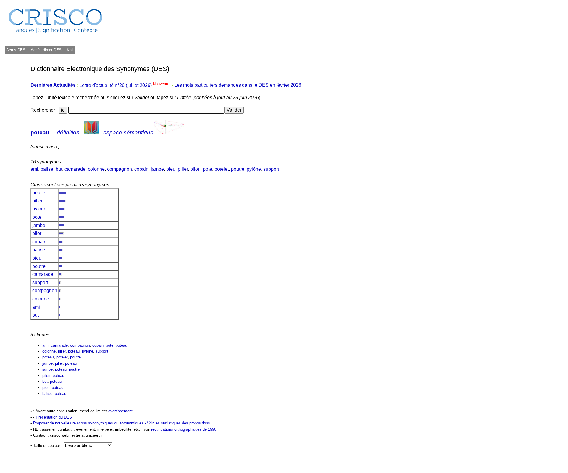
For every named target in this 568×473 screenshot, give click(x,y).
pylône (254, 169)
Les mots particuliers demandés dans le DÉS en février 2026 (237, 85)
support (271, 169)
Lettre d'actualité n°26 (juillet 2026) (125, 85)
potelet (221, 169)
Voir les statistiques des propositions (178, 423)
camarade (74, 169)
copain (141, 169)
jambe (157, 169)
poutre (237, 169)
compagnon (119, 169)
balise (47, 169)
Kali (70, 50)
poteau (39, 132)
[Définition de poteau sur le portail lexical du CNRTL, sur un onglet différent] (91, 132)
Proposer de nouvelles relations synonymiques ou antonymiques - (90, 423)
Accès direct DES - (47, 50)
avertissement (120, 411)
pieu (170, 169)
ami (34, 169)
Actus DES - (17, 50)
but (59, 169)
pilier (183, 169)
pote (207, 169)
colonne (96, 169)
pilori (195, 169)
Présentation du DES (54, 417)
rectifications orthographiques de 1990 (183, 429)
